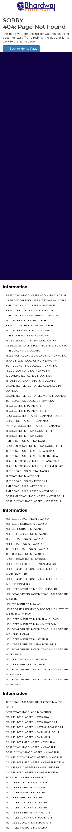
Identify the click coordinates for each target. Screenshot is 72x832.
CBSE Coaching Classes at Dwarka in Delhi (36, 300)
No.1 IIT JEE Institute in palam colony (31, 624)
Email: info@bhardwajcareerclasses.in (31, 192)
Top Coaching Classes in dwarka (30, 400)
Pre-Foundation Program (24, 242)
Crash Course (16, 264)
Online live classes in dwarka (27, 717)
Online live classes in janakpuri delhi (32, 732)
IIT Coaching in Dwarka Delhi (26, 320)
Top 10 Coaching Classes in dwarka (31, 365)
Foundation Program (21, 247)
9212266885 (44, 185)
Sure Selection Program (23, 258)
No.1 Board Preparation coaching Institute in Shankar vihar (37, 632)
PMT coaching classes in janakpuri (31, 305)
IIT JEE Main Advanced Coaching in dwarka (36, 355)
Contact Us (14, 275)
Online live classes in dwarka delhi (31, 722)
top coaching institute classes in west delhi (34, 704)
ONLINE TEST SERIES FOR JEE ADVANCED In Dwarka (33, 388)
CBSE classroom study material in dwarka (37, 345)
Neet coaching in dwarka (24, 543)
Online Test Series (18, 231)
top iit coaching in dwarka (25, 553)
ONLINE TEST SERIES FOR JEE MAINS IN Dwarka (36, 395)
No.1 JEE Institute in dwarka (25, 528)
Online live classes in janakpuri (28, 737)
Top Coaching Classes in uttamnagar (33, 456)
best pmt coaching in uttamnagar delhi (34, 445)
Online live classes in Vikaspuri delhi (32, 772)
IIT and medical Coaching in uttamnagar (34, 466)
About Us (12, 225)
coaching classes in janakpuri (28, 420)
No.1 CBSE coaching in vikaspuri (28, 822)
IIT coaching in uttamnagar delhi (29, 430)
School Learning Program (25, 253)
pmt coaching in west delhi (25, 486)
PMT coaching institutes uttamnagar (32, 315)
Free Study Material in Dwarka (28, 370)
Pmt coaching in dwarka (23, 350)
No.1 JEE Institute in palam (23, 604)
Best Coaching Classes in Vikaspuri (31, 747)
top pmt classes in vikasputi (26, 777)
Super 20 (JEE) (15, 269)
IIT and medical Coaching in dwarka (31, 360)
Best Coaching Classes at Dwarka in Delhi (36, 295)
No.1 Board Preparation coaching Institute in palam (37, 597)
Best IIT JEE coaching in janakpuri (29, 310)
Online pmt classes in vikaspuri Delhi (32, 767)
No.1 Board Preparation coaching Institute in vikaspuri (37, 652)
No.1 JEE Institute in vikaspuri (26, 664)
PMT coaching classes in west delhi (31, 491)
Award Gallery (17, 236)
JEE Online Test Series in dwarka (28, 375)
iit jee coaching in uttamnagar (27, 471)
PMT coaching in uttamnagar (26, 440)
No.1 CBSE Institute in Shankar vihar (31, 644)
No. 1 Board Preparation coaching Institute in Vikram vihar (37, 571)
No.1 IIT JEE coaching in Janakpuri (29, 817)
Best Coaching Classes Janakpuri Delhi (34, 415)
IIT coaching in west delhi (24, 476)
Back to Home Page (23, 48)
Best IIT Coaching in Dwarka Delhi (30, 325)
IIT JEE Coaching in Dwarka (24, 538)
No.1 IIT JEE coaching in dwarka (27, 533)
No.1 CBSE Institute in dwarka (26, 523)
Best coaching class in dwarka (28, 712)
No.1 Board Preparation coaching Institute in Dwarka (37, 682)
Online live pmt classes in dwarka (30, 742)
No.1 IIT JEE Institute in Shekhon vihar (31, 589)
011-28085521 (26, 185)
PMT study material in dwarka (27, 335)
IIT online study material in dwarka (31, 340)
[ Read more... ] (13, 112)
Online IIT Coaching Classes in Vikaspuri (34, 757)
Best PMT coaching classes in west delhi (35, 496)
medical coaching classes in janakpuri (34, 425)
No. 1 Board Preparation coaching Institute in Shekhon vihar (37, 581)
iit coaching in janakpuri (23, 405)
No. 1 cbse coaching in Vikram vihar (31, 563)
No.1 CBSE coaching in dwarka (27, 518)
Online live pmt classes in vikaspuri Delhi (35, 762)
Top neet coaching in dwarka (27, 548)
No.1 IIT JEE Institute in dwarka (26, 792)
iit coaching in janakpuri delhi (27, 410)
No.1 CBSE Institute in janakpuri (28, 812)
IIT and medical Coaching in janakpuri (32, 461)
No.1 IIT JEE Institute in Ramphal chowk (32, 619)
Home (10, 220)
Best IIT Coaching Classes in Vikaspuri (33, 752)
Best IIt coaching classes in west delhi (33, 501)
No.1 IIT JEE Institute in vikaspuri (27, 639)
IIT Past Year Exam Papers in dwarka (31, 380)
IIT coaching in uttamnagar (25, 435)
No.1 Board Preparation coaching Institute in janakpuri (37, 672)
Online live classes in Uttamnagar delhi (34, 727)
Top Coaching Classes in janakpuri (31, 451)
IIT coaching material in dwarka (28, 330)
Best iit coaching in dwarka (26, 558)
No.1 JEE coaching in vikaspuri (27, 659)
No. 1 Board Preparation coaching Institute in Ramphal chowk (37, 612)
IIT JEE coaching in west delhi (26, 481)
